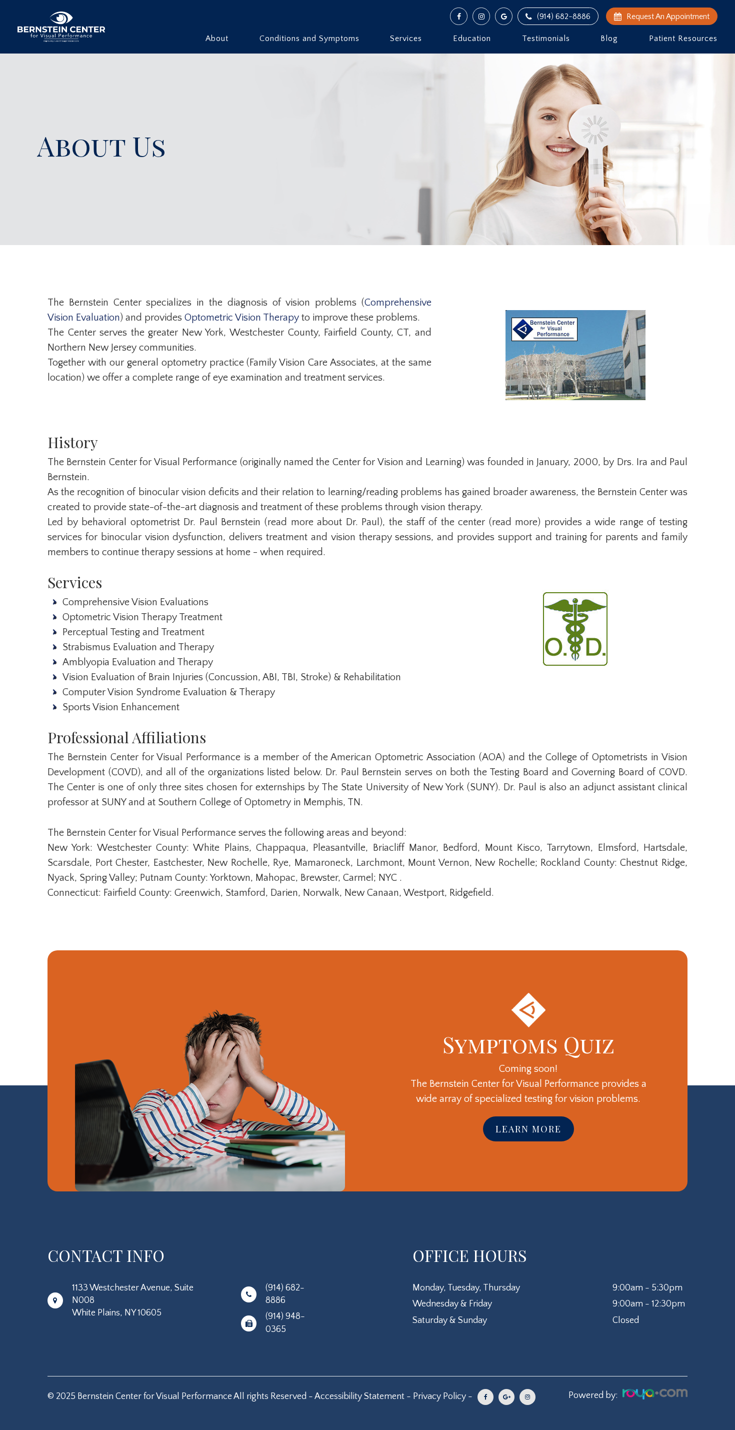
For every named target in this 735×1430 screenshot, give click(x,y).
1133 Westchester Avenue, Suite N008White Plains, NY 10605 (133, 1300)
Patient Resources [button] (683, 38)
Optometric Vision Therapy (241, 317)
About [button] (217, 38)
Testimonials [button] (546, 38)
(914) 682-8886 (563, 16)
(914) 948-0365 (285, 1322)
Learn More (529, 1129)
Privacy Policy (439, 1396)
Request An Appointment (668, 16)
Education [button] (472, 38)
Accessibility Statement (359, 1396)
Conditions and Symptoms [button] (310, 38)
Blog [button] (609, 38)
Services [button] (406, 38)
